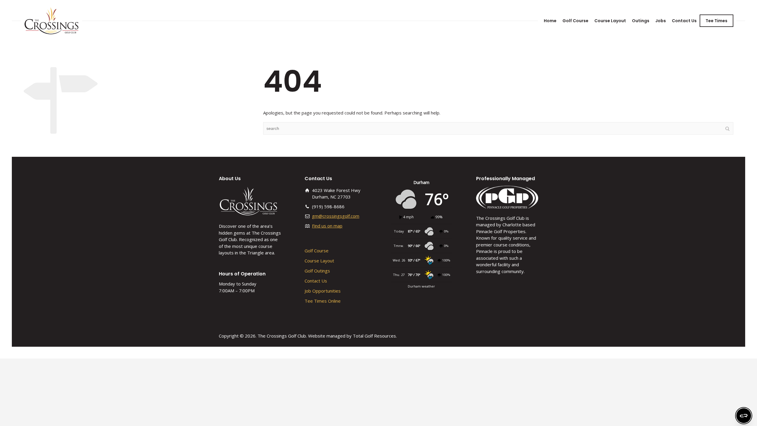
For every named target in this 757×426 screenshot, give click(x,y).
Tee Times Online (323, 301)
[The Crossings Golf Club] (51, 21)
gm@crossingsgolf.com (335, 216)
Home (550, 21)
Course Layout (610, 21)
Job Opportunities (323, 291)
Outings (640, 21)
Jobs (660, 21)
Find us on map (327, 226)
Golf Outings (317, 271)
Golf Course (575, 21)
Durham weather (421, 286)
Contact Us (684, 21)
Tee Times (716, 21)
